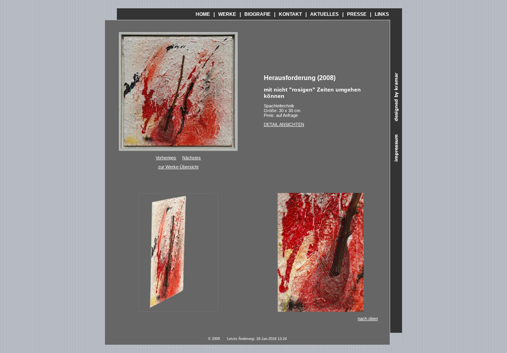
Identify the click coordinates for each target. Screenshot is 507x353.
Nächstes (191, 157)
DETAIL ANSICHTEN (284, 124)
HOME (203, 14)
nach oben (368, 318)
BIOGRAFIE (257, 14)
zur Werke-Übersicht (178, 166)
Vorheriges (166, 157)
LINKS (382, 14)
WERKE (227, 14)
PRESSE (356, 14)
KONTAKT (290, 14)
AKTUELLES (324, 14)
